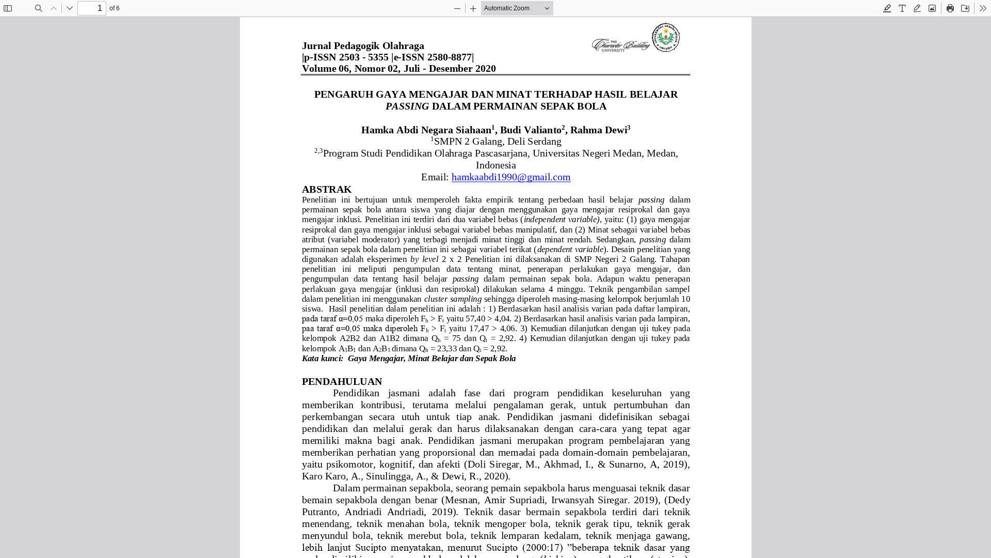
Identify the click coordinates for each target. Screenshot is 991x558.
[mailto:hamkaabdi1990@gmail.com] (510, 177)
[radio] (887, 8)
